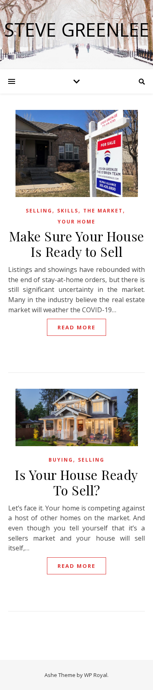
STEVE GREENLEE (76, 29)
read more (76, 327)
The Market (103, 210)
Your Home (76, 221)
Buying (61, 459)
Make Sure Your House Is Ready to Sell (76, 243)
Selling (39, 210)
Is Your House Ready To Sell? (76, 482)
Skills (67, 210)
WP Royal (95, 675)
